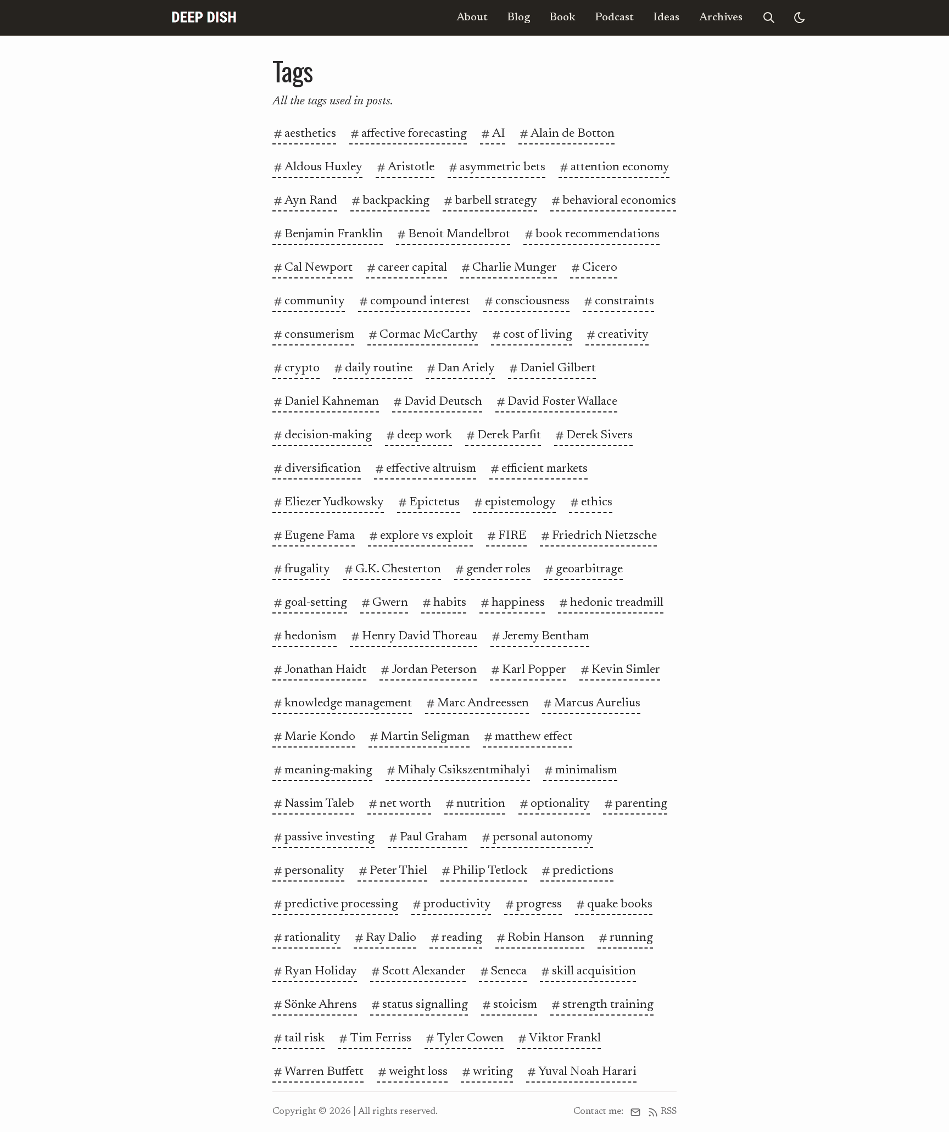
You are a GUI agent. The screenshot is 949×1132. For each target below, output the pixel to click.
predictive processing (341, 904)
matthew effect (533, 736)
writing (493, 1072)
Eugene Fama (319, 535)
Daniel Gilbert (558, 368)
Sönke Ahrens (320, 1005)
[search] (769, 17)
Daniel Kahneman (331, 401)
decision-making (328, 435)
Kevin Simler (625, 669)
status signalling (425, 1005)
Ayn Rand (310, 200)
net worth (405, 804)
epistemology (520, 502)
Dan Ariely (466, 368)
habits (449, 602)
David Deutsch (443, 401)
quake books (619, 904)
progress (539, 904)
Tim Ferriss (380, 1038)
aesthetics (310, 133)
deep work (424, 435)
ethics (596, 502)
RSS (669, 1112)
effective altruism (431, 468)
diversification (322, 468)
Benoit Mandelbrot (459, 234)
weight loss (418, 1072)
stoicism (515, 1005)
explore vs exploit (426, 535)
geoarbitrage (589, 569)
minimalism (586, 770)
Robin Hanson (545, 938)
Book (563, 17)
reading (462, 938)
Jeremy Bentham (546, 636)
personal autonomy (543, 837)
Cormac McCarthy (428, 334)
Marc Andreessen (483, 703)
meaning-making (328, 770)
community (314, 301)
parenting (641, 804)
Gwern (390, 602)
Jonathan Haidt (325, 669)
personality (314, 871)
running (631, 938)
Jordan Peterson (434, 669)
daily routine (378, 368)
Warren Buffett (324, 1072)
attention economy (620, 167)
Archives (721, 17)
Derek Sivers (599, 435)
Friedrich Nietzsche (604, 535)
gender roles (498, 569)
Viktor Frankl (565, 1038)
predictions (582, 871)
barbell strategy (496, 200)
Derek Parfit (509, 435)
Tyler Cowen (470, 1038)
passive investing (329, 837)
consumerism (319, 334)
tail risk (304, 1038)
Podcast (614, 17)
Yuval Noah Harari (587, 1072)
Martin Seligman (425, 736)
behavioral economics (619, 200)
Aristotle (411, 167)
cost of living (537, 334)
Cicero (599, 267)
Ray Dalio (391, 938)
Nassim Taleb (319, 804)
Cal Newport (318, 267)
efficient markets (544, 468)
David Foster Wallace (562, 401)
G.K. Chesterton (398, 569)
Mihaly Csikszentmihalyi (464, 770)
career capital (412, 267)
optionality (560, 804)
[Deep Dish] (204, 17)
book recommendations (597, 234)
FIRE (512, 535)
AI (498, 133)
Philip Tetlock (490, 871)
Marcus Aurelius (597, 703)
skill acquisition (594, 971)
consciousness (532, 301)
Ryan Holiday (320, 971)
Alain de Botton (573, 133)
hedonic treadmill (616, 602)
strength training (608, 1005)
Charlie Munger (514, 267)
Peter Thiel (398, 871)
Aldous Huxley (323, 167)
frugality (307, 569)
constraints (624, 301)
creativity (623, 334)
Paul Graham (433, 837)
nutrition (480, 804)
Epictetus (434, 502)
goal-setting (315, 602)
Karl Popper (534, 669)
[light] (799, 17)
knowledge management (348, 703)
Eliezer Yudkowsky (334, 502)
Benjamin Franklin (333, 234)
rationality (312, 938)
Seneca (509, 971)
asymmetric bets (502, 167)
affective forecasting (414, 133)
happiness (518, 602)
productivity (457, 904)
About (472, 17)
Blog (518, 17)
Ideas (666, 17)
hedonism (310, 636)
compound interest (420, 301)
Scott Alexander (424, 971)
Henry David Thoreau (419, 636)
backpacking (395, 200)
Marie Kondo (319, 736)
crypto (302, 368)
